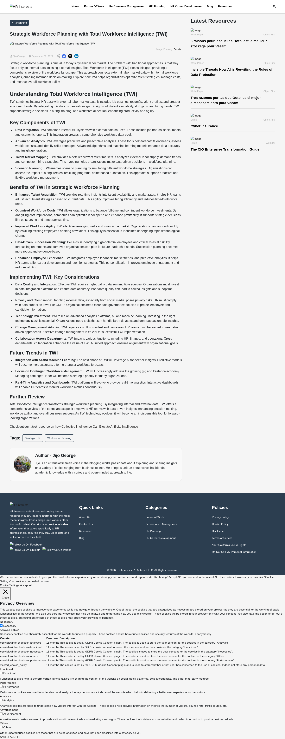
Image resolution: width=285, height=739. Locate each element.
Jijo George (18, 56)
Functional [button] (6, 669)
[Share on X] (70, 56)
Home (75, 6)
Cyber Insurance (204, 126)
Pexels (177, 49)
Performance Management (126, 6)
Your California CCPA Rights (229, 544)
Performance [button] (8, 682)
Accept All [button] (26, 585)
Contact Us (86, 524)
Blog (210, 6)
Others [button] (4, 723)
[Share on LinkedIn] (76, 56)
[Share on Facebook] (64, 56)
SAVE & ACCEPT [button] (10, 736)
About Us (84, 517)
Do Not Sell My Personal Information (234, 551)
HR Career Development (186, 6)
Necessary (9, 625)
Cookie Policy (220, 524)
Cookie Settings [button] (9, 585)
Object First (269, 34)
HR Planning (157, 6)
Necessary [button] (6, 621)
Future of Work (94, 6)
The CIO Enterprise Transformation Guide (225, 149)
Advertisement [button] (9, 709)
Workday (270, 143)
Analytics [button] (5, 696)
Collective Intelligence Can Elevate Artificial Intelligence (99, 426)
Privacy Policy (220, 517)
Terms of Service (222, 537)
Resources (225, 6)
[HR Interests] (27, 544)
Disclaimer (218, 531)
